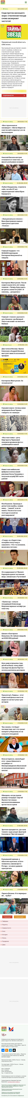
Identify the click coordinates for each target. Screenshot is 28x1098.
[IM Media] (11, 1029)
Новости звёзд (8, 121)
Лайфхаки (5, 921)
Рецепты (5, 924)
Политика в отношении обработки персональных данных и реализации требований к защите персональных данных (13, 1086)
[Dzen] (14, 1050)
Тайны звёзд (3, 2)
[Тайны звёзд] (2, 9)
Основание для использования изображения (12, 1095)
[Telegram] (10, 1050)
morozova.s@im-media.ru (14, 1082)
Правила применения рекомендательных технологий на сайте (11, 1089)
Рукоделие (5, 941)
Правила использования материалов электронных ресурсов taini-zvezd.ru (10, 1093)
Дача (3, 944)
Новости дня (8, 345)
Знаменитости (6, 928)
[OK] (6, 1050)
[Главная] (4, 1029)
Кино (3, 931)
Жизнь (6, 9)
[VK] (2, 1050)
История (4, 934)
